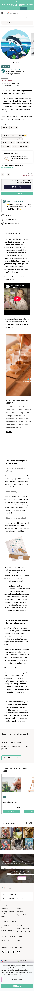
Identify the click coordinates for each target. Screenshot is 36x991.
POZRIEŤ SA (23, 8)
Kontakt (20, 925)
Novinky (20, 912)
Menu (3, 14)
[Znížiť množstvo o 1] (3, 174)
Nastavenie (17, 979)
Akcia (19, 909)
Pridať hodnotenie (11, 758)
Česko (6, 961)
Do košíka (18, 194)
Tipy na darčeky (22, 915)
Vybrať (13, 811)
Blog (18, 940)
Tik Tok (26, 823)
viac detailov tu (18, 93)
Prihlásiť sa (21, 18)
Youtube (30, 823)
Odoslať (22, 878)
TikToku (9, 432)
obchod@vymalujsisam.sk (15, 898)
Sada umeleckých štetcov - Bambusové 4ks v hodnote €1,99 (19, 158)
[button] (13, 62)
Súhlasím (17, 986)
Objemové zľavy (23, 928)
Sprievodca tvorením (5, 941)
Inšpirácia (5, 916)
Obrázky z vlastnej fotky (8, 912)
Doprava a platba (9, 168)
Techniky (5, 909)
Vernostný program (24, 931)
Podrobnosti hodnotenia (11, 86)
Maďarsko (23, 961)
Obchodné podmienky (5, 926)
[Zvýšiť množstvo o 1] (8, 174)
